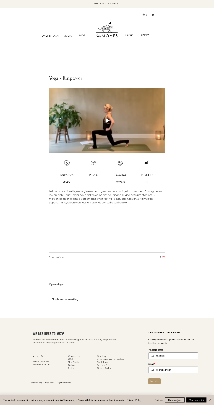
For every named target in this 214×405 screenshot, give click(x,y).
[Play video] (107, 120)
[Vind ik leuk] (153, 15)
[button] (145, 15)
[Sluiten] (210, 399)
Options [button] (159, 400)
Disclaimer (102, 362)
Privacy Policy (134, 400)
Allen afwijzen (175, 400)
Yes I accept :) (196, 400)
